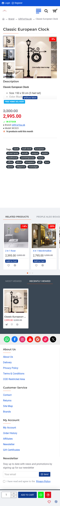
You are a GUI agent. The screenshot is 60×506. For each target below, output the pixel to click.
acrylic (25, 153)
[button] (18, 57)
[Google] (38, 339)
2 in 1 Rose (10, 251)
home (41, 157)
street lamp (12, 153)
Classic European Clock (15, 316)
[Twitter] (53, 339)
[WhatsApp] (7, 339)
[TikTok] (45, 339)
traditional (12, 157)
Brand (11, 19)
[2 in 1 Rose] (16, 236)
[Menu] (38, 10)
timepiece (29, 162)
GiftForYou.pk (25, 19)
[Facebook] (15, 339)
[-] (14, 496)
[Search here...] (46, 10)
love (47, 162)
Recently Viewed (39, 281)
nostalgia (33, 166)
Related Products (17, 216)
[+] (14, 493)
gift (39, 162)
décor (19, 162)
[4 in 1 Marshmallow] (44, 236)
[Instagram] (22, 339)
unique (35, 153)
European (39, 149)
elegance (21, 166)
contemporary (27, 157)
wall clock (26, 149)
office (10, 162)
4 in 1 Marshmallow (42, 251)
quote (10, 166)
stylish (45, 153)
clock (16, 149)
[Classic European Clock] (15, 301)
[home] (3, 19)
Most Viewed (13, 281)
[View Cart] (55, 10)
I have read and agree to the (28, 481)
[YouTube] (30, 339)
